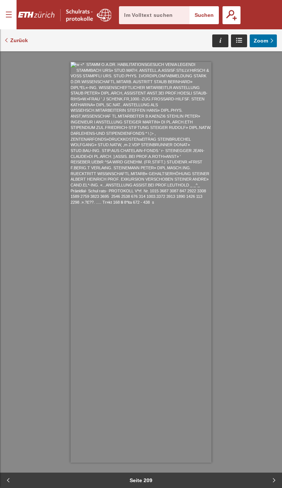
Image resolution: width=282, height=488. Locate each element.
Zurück (19, 40)
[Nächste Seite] (274, 480)
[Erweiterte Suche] (232, 15)
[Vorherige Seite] (8, 480)
